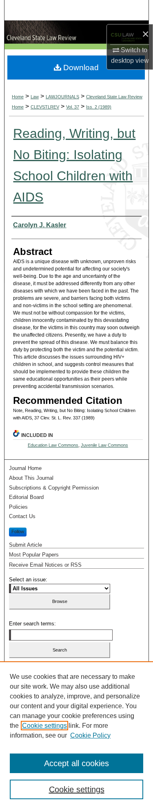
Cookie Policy (90, 735)
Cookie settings (44, 725)
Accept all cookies (76, 763)
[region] (76, 735)
